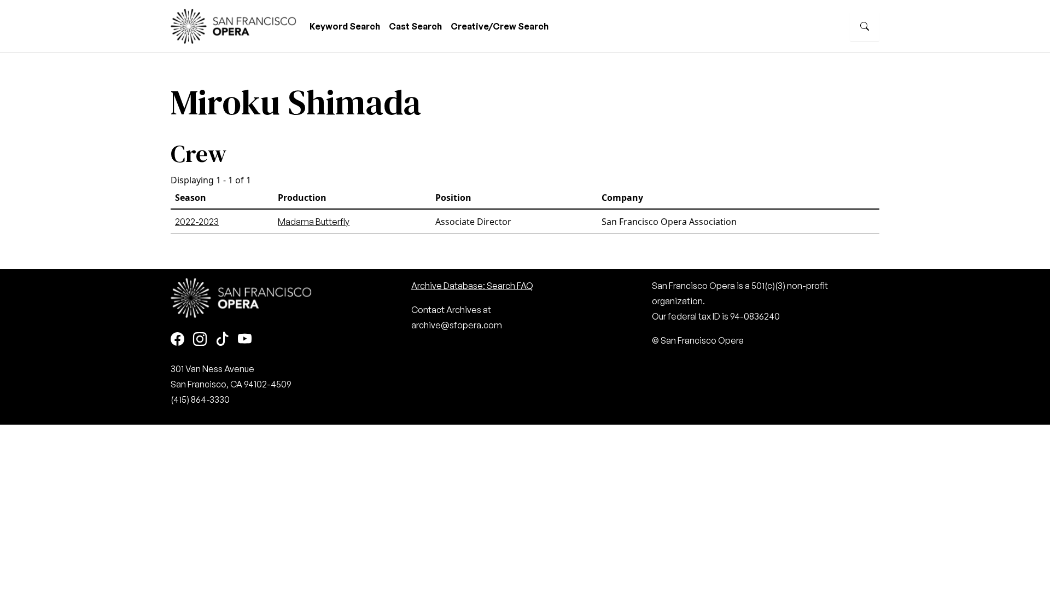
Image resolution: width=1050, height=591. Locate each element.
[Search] (864, 26)
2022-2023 (197, 221)
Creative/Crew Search (500, 26)
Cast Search (415, 26)
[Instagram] (200, 339)
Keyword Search (345, 26)
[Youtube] (245, 339)
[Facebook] (177, 339)
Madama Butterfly (313, 221)
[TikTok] (222, 339)
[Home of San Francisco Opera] (233, 24)
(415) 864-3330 (200, 399)
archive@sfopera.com (456, 325)
